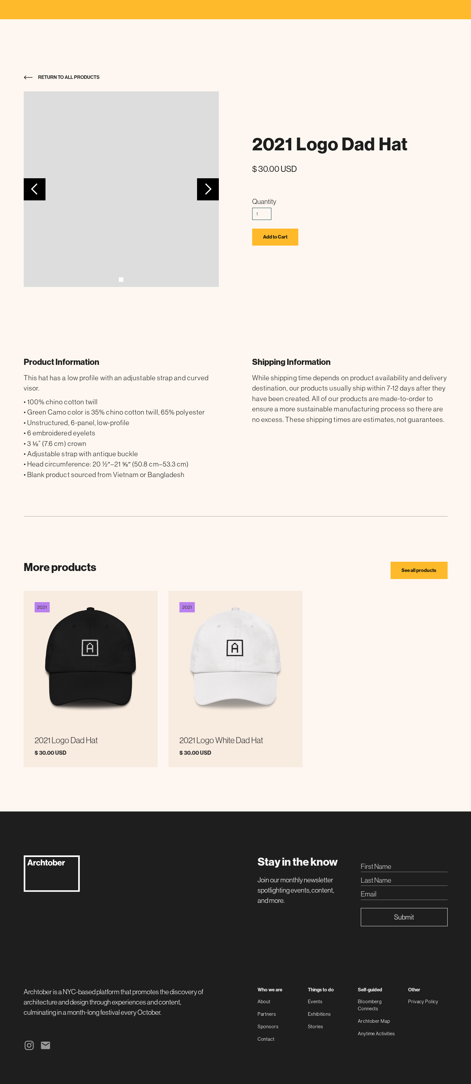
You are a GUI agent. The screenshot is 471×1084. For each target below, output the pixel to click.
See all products (418, 570)
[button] (35, 189)
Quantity (264, 201)
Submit (404, 917)
